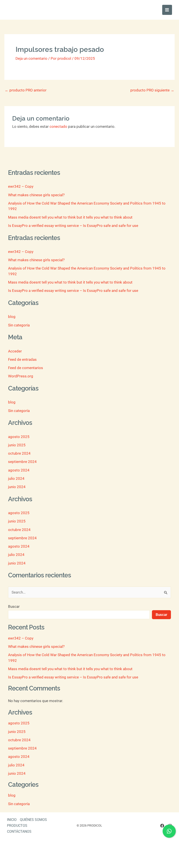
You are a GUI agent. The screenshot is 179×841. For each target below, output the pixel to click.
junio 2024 (17, 487)
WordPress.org (20, 376)
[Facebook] (162, 826)
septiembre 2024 (22, 461)
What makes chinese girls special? (36, 195)
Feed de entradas (22, 359)
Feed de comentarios (25, 368)
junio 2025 (17, 445)
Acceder (15, 351)
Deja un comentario (31, 58)
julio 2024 (16, 478)
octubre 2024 (19, 453)
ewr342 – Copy (20, 186)
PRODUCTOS (17, 825)
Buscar (14, 606)
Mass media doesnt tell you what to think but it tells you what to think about (70, 217)
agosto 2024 (18, 470)
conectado (58, 126)
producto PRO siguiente (152, 90)
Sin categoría (19, 325)
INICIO (12, 820)
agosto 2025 (18, 437)
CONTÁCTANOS (19, 831)
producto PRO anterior (25, 90)
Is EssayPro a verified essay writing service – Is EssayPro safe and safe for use (73, 225)
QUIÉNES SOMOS (33, 820)
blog (11, 316)
